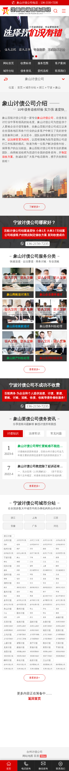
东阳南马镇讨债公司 (34, 656)
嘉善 (18, 592)
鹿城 (57, 579)
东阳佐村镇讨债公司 (60, 652)
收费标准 (26, 63)
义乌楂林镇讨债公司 (60, 639)
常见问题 (56, 433)
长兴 (31, 583)
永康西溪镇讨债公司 (8, 630)
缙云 (44, 613)
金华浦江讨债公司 (34, 600)
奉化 (5, 562)
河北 (56, 526)
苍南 (44, 574)
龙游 (57, 609)
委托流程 (43, 70)
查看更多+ (34, 369)
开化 (44, 609)
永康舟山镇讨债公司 (21, 626)
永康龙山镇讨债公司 (60, 626)
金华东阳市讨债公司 (47, 605)
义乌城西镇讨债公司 (34, 639)
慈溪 (57, 557)
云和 (18, 617)
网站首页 (8, 63)
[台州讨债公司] (26, 10)
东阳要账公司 (47, 664)
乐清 (31, 579)
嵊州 (57, 566)
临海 (18, 544)
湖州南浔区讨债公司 (34, 588)
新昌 (18, 566)
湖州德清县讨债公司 (47, 588)
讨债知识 (13, 433)
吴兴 (57, 583)
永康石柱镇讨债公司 (60, 622)
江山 (5, 613)
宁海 (31, 557)
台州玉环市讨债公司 (47, 545)
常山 (31, 609)
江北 (44, 562)
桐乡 (5, 596)
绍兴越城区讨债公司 (60, 570)
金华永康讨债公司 (34, 605)
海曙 (18, 562)
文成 (57, 574)
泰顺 (5, 579)
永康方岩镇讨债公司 (47, 626)
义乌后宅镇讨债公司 (8, 639)
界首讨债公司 (21, 664)
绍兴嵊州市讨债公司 (47, 570)
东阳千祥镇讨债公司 (47, 656)
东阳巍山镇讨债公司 (21, 652)
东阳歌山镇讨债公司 (47, 652)
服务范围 (43, 63)
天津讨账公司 (21, 669)
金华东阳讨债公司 (21, 605)
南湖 (18, 596)
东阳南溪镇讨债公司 (60, 656)
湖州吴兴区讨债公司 (21, 588)
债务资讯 (26, 70)
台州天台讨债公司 (47, 540)
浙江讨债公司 (8, 536)
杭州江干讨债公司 (47, 553)
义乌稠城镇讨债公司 (60, 635)
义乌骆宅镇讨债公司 (21, 635)
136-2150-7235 (37, 244)
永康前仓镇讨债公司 (8, 626)
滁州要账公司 (60, 664)
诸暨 (31, 566)
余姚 (44, 557)
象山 (58, 87)
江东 (31, 562)
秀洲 (31, 596)
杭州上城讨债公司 (21, 553)
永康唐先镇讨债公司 (34, 630)
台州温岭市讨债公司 (34, 545)
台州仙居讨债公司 (60, 540)
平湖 (57, 592)
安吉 (44, 583)
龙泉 (44, 617)
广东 (34, 526)
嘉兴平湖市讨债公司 (60, 596)
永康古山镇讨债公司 (34, 626)
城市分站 (8, 70)
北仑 (57, 562)
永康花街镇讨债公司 (21, 630)
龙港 (44, 579)
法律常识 (34, 433)
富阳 (57, 549)
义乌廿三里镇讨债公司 (21, 639)
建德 (44, 549)
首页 (20, 87)
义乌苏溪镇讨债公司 (47, 639)
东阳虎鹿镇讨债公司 (34, 652)
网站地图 (27, 755)
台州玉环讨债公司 (21, 540)
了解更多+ (34, 206)
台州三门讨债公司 (34, 540)
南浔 (5, 587)
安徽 (13, 526)
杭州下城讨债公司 (34, 553)
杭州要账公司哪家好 (34, 665)
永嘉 (18, 574)
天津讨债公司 (8, 669)
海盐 (31, 592)
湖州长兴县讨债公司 (60, 588)
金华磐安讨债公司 (47, 600)
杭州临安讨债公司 (8, 553)
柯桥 (18, 570)
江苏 (56, 517)
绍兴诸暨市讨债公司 (34, 570)
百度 (36, 755)
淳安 (31, 549)
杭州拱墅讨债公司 (60, 553)
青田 (31, 613)
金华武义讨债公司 (21, 600)
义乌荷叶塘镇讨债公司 (34, 635)
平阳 (31, 574)
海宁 (44, 592)
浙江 (41, 87)
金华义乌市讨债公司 (60, 605)
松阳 (5, 617)
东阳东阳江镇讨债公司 (8, 656)
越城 (5, 570)
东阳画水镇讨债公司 (21, 656)
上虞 (44, 566)
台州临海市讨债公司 (60, 545)
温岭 (5, 544)
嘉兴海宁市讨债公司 (47, 596)
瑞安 (18, 579)
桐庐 (18, 549)
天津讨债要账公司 (34, 669)
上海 (34, 517)
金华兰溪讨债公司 (60, 600)
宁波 (49, 87)
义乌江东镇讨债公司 (47, 635)
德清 (18, 583)
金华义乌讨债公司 (8, 605)
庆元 (31, 617)
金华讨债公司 (8, 664)
